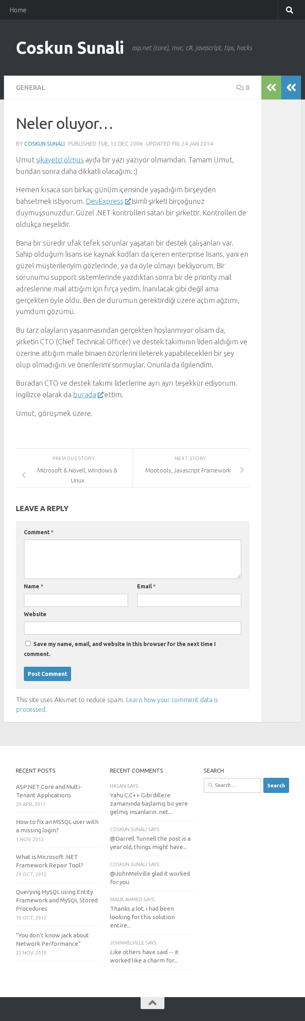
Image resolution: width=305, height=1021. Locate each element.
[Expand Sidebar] (291, 88)
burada (84, 394)
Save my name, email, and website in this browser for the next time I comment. (120, 649)
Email (146, 586)
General (30, 87)
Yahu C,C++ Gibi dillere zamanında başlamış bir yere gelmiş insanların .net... (149, 803)
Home (18, 10)
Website (35, 614)
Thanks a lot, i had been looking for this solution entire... (142, 917)
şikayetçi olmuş (60, 160)
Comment (39, 532)
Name (33, 586)
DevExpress (105, 201)
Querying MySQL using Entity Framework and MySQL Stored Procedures (57, 900)
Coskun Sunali (70, 47)
